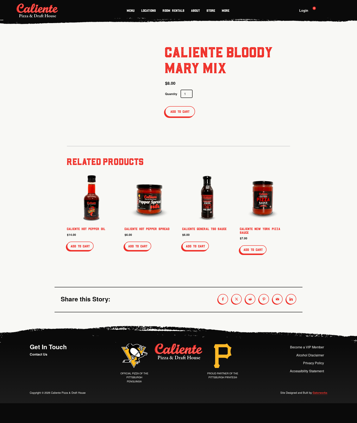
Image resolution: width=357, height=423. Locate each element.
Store (211, 10)
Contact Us (38, 354)
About (195, 10)
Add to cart (180, 111)
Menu (131, 10)
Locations (148, 10)
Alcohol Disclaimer (310, 355)
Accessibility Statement (307, 371)
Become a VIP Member (307, 347)
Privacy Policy (313, 363)
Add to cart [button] (80, 246)
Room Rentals (173, 10)
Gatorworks (320, 393)
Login (303, 10)
